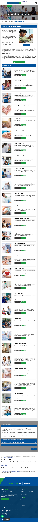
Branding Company (33, 521)
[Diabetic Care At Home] (6, 261)
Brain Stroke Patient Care (19, 243)
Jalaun (11, 457)
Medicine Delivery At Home (20, 343)
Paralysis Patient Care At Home (21, 230)
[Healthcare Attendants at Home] (6, 311)
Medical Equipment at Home (20, 368)
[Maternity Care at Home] (6, 336)
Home (2, 21)
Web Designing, (20, 521)
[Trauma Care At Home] (6, 286)
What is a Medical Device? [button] (7, 426)
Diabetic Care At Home (19, 255)
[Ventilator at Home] (6, 398)
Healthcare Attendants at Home (21, 305)
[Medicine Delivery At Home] (6, 348)
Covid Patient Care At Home (20, 155)
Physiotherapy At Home (19, 93)
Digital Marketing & (26, 521)
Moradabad (7, 457)
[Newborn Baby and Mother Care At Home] (6, 110)
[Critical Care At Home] (6, 173)
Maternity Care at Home (19, 331)
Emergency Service (5, 511)
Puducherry (3, 464)
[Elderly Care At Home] (6, 85)
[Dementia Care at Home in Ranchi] (26, 36)
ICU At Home (17, 381)
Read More (17, 75)
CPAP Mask (26, 470)
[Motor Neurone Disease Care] (6, 185)
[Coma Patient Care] (6, 198)
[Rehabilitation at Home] (6, 411)
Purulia (3, 457)
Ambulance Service (5, 514)
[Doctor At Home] (6, 361)
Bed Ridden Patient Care (19, 205)
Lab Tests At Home (18, 118)
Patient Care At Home (19, 68)
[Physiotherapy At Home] (6, 98)
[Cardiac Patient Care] (6, 273)
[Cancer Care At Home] (6, 148)
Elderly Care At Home (18, 80)
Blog (20, 502)
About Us (21, 501)
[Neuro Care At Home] (6, 298)
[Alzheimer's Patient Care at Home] (6, 223)
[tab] (19, 426)
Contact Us (22, 504)
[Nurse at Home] (6, 323)
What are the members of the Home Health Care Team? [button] (13, 442)
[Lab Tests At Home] (6, 123)
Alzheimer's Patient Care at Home (21, 218)
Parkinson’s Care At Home (19, 130)
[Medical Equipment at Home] (6, 373)
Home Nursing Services (9, 21)
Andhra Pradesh (31, 464)
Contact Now (27, 483)
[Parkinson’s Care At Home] (6, 135)
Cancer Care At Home (19, 143)
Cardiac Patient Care (19, 268)
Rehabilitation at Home (19, 406)
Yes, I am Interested (19, 62)
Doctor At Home (17, 356)
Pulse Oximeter (20, 470)
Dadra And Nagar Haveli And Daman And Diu (19, 464)
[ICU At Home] (6, 386)
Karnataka (8, 464)
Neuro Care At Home (18, 293)
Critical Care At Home (19, 168)
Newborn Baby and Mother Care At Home (23, 105)
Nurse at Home (17, 318)
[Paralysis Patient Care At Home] (6, 235)
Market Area (22, 505)
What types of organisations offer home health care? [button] (13, 439)
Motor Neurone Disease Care (20, 180)
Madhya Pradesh (4, 465)
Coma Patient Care (18, 193)
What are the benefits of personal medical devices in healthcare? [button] (15, 445)
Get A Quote (26, 45)
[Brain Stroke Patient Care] (6, 248)
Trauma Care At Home (19, 280)
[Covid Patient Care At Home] (6, 160)
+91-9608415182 (24, 1)
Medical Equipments (5, 513)
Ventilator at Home (18, 393)
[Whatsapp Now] (2, 516)
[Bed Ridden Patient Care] (6, 210)
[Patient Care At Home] (6, 73)
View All (34, 448)
